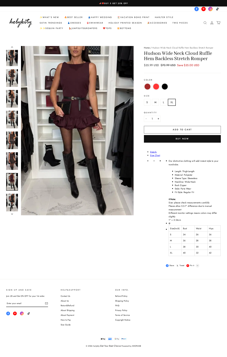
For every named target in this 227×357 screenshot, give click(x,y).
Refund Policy (121, 296)
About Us (65, 300)
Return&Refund (67, 305)
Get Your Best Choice (110, 345)
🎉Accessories (157, 22)
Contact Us (65, 296)
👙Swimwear (94, 22)
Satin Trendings (51, 22)
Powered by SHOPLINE (131, 346)
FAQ (117, 305)
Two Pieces (180, 22)
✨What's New (49, 17)
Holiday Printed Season (125, 22)
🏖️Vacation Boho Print (133, 17)
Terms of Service (122, 315)
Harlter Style (164, 17)
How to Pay (66, 319)
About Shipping (68, 310)
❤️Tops (107, 28)
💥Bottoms (124, 28)
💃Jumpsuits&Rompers (83, 28)
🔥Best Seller (73, 17)
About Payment (67, 315)
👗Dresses (74, 22)
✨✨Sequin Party (51, 28)
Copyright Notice (122, 319)
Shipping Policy (122, 300)
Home (147, 47)
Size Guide (66, 324)
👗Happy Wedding (100, 17)
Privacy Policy (121, 310)
